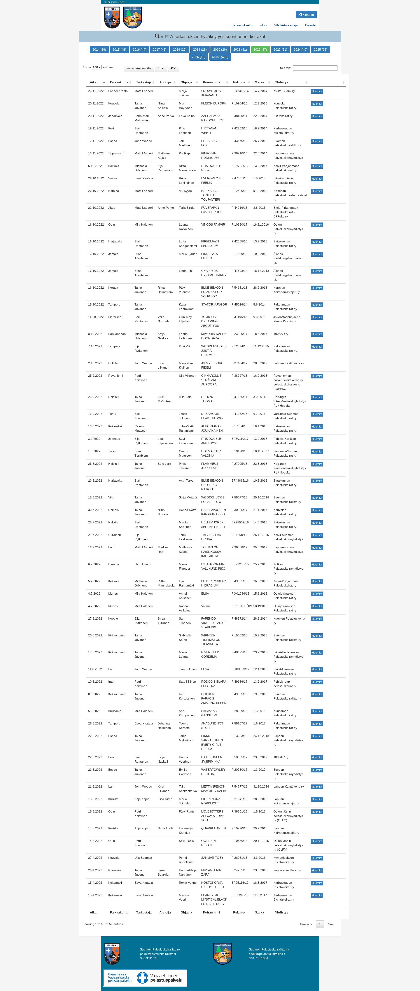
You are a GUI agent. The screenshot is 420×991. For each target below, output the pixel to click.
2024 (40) (300, 49)
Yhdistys (281, 82)
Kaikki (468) (220, 57)
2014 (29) (99, 49)
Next (331, 924)
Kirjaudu (308, 14)
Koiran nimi (211, 82)
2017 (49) (159, 49)
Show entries (97, 67)
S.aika (259, 82)
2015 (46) (119, 49)
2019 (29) (200, 49)
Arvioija (165, 82)
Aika (93, 82)
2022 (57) (260, 49)
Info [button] (262, 25)
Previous (306, 924)
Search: (285, 68)
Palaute (310, 25)
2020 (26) (220, 49)
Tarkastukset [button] (241, 25)
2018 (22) (180, 49)
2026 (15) (198, 57)
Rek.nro (239, 82)
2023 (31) (280, 49)
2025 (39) (320, 49)
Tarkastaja (144, 82)
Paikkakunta (119, 82)
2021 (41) (240, 49)
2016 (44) (139, 49)
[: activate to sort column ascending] (327, 82)
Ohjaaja (186, 82)
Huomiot (317, 91)
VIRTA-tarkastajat (286, 25)
